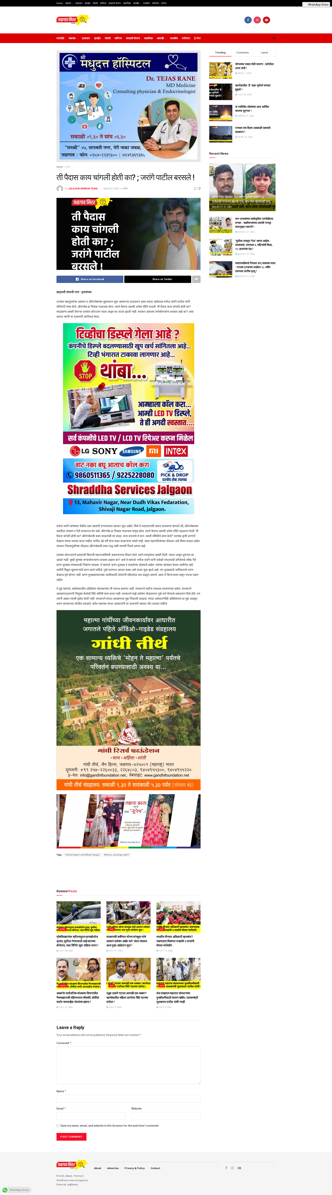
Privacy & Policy (134, 1168)
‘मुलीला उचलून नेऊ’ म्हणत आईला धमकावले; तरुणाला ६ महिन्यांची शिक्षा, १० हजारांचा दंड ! (253, 245)
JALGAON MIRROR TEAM (82, 188)
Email (61, 1108)
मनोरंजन (155, 3)
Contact (155, 1168)
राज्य (68, 167)
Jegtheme (72, 1184)
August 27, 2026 (223, 207)
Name (61, 1091)
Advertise (113, 1168)
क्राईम (87, 3)
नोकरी (95, 3)
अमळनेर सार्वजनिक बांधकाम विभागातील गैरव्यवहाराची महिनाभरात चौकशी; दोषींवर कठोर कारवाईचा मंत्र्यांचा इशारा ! (77, 997)
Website (136, 1108)
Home (59, 3)
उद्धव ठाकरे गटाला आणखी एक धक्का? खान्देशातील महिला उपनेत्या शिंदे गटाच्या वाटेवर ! (127, 997)
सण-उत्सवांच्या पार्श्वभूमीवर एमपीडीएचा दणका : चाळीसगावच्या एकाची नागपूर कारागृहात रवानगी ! (254, 223)
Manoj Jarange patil (116, 854)
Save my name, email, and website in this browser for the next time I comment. (109, 1125)
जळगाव (68, 3)
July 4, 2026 (114, 1007)
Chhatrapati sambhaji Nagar (82, 854)
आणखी (136, 3)
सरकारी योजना (115, 3)
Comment (64, 1043)
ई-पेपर (163, 3)
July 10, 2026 (165, 951)
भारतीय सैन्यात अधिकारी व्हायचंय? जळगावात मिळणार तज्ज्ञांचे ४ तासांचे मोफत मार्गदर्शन (175, 941)
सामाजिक (127, 3)
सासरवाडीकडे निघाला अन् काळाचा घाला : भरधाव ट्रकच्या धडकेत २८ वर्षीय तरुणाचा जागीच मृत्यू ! (255, 267)
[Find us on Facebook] (248, 20)
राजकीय (146, 3)
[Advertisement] (128, 872)
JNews (68, 1176)
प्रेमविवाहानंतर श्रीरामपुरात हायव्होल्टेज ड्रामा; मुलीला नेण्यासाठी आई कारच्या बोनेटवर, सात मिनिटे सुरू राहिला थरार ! (77, 941)
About (97, 1168)
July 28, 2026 (65, 951)
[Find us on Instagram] (257, 20)
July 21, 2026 (115, 951)
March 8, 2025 (111, 188)
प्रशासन (78, 3)
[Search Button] (274, 38)
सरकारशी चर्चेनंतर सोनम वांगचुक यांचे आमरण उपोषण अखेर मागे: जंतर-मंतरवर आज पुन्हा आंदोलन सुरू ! (126, 941)
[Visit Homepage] (73, 20)
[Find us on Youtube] (266, 20)
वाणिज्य (103, 3)
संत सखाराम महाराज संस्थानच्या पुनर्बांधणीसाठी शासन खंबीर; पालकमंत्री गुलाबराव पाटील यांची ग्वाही (177, 997)
